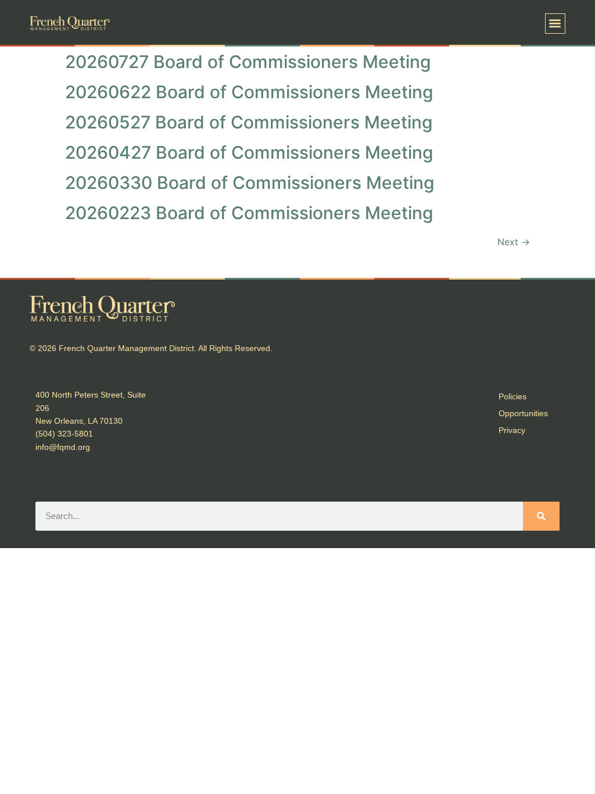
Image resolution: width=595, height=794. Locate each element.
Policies (512, 396)
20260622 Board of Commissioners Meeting (249, 91)
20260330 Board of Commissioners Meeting (250, 182)
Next (513, 242)
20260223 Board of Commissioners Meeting (249, 212)
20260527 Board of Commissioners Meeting (249, 122)
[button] (555, 23)
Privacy (512, 430)
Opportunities (523, 413)
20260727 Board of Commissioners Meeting (248, 61)
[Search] (541, 516)
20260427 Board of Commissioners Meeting (249, 152)
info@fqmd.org (62, 447)
